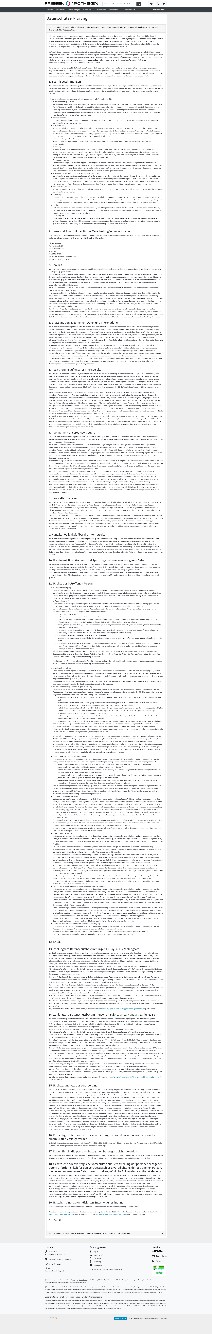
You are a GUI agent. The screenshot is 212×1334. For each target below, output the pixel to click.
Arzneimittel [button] (60, 10)
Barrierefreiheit (138, 1318)
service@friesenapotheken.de (60, 1259)
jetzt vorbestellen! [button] (159, 10)
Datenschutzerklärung (152, 1318)
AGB (130, 1318)
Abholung (159, 1261)
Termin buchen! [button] (101, 10)
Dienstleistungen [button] (73, 10)
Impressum (164, 1318)
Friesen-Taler (49, 1268)
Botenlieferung (161, 1256)
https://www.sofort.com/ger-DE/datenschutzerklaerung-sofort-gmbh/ (135, 1077)
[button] (151, 3)
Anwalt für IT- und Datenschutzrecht (112, 1214)
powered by (48, 1318)
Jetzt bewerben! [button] (115, 10)
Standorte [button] (49, 10)
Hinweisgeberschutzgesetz (54, 1271)
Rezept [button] (129, 10)
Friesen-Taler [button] (87, 10)
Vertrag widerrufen (120, 1318)
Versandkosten (83, 1280)
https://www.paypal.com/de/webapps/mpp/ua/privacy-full (121, 1009)
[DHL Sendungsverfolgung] (159, 1251)
